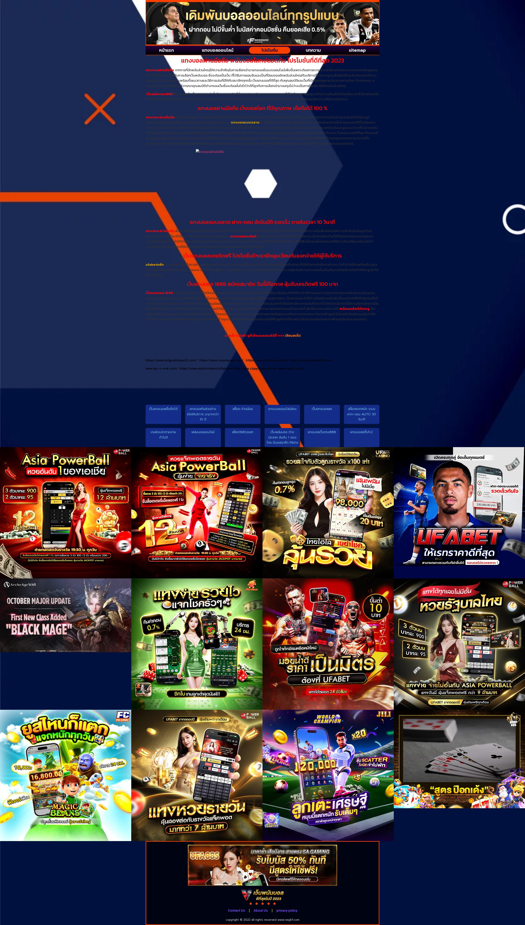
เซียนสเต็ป (293, 335)
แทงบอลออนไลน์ (217, 50)
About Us (261, 910)
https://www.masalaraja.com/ (222, 360)
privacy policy (286, 910)
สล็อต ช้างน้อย (243, 408)
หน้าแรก (166, 50)
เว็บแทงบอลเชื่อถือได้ (163, 408)
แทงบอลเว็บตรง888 (322, 432)
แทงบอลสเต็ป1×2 (361, 432)
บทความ (313, 50)
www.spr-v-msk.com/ (162, 368)
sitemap (357, 50)
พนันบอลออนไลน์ (203, 432)
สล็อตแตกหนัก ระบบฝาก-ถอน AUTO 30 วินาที (361, 414)
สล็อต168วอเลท (242, 432)
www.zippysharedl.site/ (260, 368)
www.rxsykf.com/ (291, 368)
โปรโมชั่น (269, 50)
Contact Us (236, 910)
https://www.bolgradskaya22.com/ (172, 360)
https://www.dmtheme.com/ (267, 360)
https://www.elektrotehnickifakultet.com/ (210, 368)
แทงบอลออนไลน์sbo (282, 408)
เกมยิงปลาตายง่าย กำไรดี (163, 435)
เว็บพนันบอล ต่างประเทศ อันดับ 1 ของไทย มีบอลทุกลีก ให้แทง (282, 437)
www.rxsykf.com (288, 920)
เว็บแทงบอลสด (322, 408)
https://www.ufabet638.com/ (310, 360)
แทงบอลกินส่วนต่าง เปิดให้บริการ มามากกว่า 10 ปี (203, 414)
